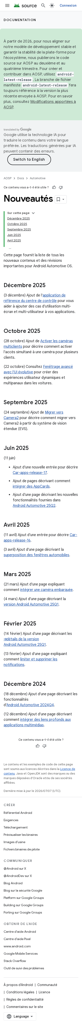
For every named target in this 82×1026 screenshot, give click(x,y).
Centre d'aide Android (20, 932)
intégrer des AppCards (31, 486)
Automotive (38, 178)
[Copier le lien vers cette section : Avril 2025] (34, 525)
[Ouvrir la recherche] (43, 5)
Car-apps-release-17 (30, 472)
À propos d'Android (18, 985)
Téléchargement (16, 827)
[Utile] (54, 187)
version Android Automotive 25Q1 (31, 604)
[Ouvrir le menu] (7, 5)
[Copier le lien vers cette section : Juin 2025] (33, 448)
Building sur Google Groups (23, 905)
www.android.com (17, 946)
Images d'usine (14, 842)
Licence (44, 992)
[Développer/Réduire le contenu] (33, 213)
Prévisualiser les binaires (21, 835)
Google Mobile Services (21, 953)
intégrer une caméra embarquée (46, 590)
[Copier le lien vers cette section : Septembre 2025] (51, 403)
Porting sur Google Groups (23, 912)
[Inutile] (60, 187)
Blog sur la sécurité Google (23, 890)
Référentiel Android (18, 813)
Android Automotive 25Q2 (34, 505)
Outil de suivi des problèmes (24, 968)
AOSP (7, 178)
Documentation (20, 20)
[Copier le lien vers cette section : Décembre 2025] (50, 286)
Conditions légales (20, 992)
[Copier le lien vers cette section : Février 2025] (40, 624)
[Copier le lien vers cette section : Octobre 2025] (44, 331)
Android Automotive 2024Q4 (30, 705)
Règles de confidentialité (25, 999)
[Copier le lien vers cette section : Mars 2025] (35, 574)
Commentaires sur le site (24, 1007)
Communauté (47, 985)
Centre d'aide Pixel (17, 939)
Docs (20, 178)
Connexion (68, 5)
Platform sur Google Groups (24, 898)
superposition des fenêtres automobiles (36, 555)
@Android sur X (15, 868)
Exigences (11, 820)
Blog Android (13, 883)
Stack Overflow (15, 961)
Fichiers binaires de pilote (22, 849)
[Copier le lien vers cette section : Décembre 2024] (50, 684)
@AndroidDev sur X (18, 876)
